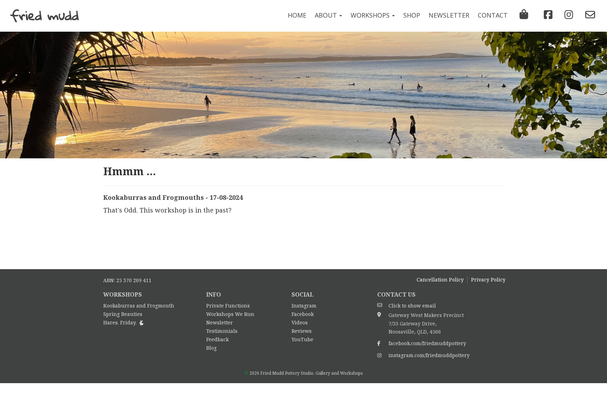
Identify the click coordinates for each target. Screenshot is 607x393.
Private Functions (228, 305)
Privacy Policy (488, 279)
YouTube (302, 339)
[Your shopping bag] (524, 16)
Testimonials (221, 331)
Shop (411, 15)
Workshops (371, 15)
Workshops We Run (230, 314)
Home (297, 15)
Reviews (302, 331)
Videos (300, 322)
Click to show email (412, 305)
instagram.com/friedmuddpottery (429, 355)
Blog (211, 347)
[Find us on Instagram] (567, 15)
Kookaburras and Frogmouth (138, 305)
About (327, 15)
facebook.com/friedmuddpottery (427, 343)
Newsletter (449, 15)
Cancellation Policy (440, 279)
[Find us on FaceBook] (546, 15)
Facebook (303, 314)
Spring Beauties (122, 314)
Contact (493, 15)
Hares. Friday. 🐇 (123, 322)
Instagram (304, 305)
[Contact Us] (588, 15)
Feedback (217, 339)
